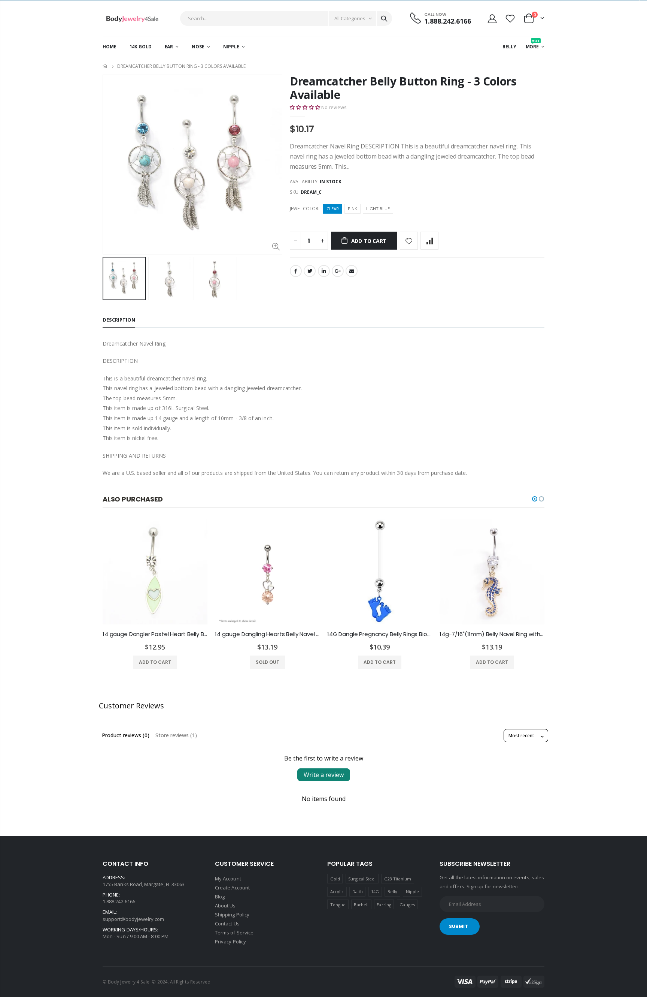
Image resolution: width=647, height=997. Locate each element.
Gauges (407, 904)
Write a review (324, 775)
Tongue (338, 904)
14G (375, 891)
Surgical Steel (362, 879)
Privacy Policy (230, 941)
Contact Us (227, 923)
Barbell (361, 904)
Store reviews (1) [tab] (176, 735)
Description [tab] (119, 319)
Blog (220, 896)
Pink (352, 208)
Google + (338, 271)
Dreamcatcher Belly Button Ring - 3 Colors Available (403, 87)
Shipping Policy (232, 914)
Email (352, 271)
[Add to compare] (429, 241)
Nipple (412, 891)
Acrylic (337, 891)
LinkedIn (324, 271)
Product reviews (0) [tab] (125, 735)
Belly (392, 891)
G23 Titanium (397, 879)
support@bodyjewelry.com (133, 919)
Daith (357, 891)
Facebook (296, 271)
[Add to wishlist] (409, 241)
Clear (332, 208)
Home (105, 66)
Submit (458, 926)
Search (384, 18)
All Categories (349, 18)
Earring (384, 904)
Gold (335, 879)
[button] (305, 107)
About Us (225, 905)
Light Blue (378, 208)
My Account (228, 878)
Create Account (232, 887)
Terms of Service (234, 932)
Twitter (310, 271)
